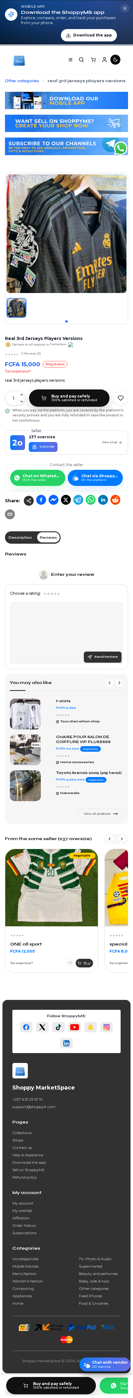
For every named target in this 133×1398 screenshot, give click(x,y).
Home (17, 1303)
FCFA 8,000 (121, 951)
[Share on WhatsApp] (91, 500)
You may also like (31, 682)
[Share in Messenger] (53, 500)
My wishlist (22, 1210)
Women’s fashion (27, 1281)
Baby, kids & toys (94, 1281)
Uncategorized (25, 1258)
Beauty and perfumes (98, 1273)
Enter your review (72, 574)
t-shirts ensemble (74, 701)
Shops (17, 1140)
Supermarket (91, 1266)
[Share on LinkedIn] (103, 500)
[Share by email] (10, 514)
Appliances (22, 1296)
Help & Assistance (27, 1155)
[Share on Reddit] (115, 500)
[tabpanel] (66, 610)
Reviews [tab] (48, 537)
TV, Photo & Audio (95, 1258)
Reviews (15, 554)
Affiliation (21, 1218)
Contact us (22, 1147)
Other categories (94, 1288)
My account (22, 1203)
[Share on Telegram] (78, 500)
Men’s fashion (24, 1273)
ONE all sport (26, 944)
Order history (24, 1225)
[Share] (29, 501)
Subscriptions (24, 1232)
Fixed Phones (90, 1296)
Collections (22, 1132)
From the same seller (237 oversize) (48, 838)
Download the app (29, 1162)
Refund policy (24, 1177)
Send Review (106, 657)
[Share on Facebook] (41, 500)
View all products (97, 814)
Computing (23, 1288)
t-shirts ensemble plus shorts (86, 773)
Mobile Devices (25, 1266)
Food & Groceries (93, 1303)
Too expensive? (18, 371)
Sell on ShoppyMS (28, 1169)
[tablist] (33, 537)
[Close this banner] (125, 8)
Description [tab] (20, 537)
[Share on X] (66, 500)
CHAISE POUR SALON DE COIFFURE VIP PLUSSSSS (83, 739)
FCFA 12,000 (22, 951)
